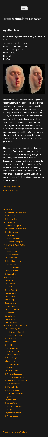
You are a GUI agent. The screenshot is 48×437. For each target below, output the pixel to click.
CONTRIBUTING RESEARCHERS (15, 325)
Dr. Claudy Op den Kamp (15, 377)
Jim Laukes (9, 367)
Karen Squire (10, 312)
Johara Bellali (10, 280)
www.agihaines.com (11, 186)
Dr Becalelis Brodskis (13, 335)
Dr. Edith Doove (11, 251)
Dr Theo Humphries (13, 358)
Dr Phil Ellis (9, 345)
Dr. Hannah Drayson (13, 216)
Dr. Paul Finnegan (12, 348)
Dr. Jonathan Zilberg (13, 412)
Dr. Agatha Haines (12, 258)
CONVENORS (8, 209)
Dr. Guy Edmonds (12, 254)
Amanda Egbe (10, 341)
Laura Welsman (11, 322)
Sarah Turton (10, 316)
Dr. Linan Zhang (11, 274)
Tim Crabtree (10, 283)
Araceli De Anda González (15, 332)
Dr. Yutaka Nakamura (13, 374)
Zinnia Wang (10, 319)
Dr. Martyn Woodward (14, 406)
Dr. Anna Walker (11, 403)
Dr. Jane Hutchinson (13, 261)
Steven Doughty (11, 290)
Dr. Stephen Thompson (14, 241)
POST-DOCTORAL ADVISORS (14, 245)
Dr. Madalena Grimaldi (14, 354)
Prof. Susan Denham (13, 338)
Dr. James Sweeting (12, 238)
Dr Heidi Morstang (12, 232)
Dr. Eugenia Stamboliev (14, 270)
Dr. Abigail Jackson (12, 364)
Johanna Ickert (10, 361)
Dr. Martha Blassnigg (13, 219)
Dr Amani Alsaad (11, 416)
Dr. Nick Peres (10, 235)
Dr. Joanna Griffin (12, 351)
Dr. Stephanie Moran (13, 267)
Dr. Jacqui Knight (11, 264)
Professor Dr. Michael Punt (15, 212)
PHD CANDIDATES (10, 277)
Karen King (9, 300)
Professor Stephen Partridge (16, 380)
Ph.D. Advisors (9, 222)
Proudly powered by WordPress (15, 432)
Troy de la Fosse (11, 287)
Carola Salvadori (11, 306)
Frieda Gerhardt (11, 293)
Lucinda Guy (10, 296)
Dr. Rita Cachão (11, 248)
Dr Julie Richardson (12, 383)
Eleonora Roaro (11, 303)
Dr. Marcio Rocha (11, 387)
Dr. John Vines (10, 400)
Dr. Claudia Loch (11, 371)
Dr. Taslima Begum (12, 329)
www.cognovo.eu (10, 190)
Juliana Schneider (12, 309)
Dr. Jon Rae (9, 396)
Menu (24, 8)
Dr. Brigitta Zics (11, 409)
